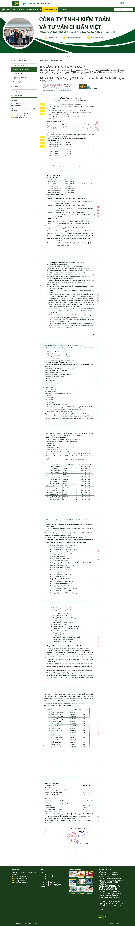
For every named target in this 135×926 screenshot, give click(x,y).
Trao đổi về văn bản (19, 65)
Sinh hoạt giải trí (18, 82)
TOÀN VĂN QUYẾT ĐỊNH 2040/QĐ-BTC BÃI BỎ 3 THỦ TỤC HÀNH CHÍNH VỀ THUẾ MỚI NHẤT (110, 888)
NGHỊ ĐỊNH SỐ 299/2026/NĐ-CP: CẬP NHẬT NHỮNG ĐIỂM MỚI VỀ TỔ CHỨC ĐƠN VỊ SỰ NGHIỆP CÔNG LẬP (111, 905)
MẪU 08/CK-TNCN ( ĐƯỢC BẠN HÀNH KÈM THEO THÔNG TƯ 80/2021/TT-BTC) (109, 874)
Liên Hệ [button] (62, 9)
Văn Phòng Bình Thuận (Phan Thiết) (51, 886)
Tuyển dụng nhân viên (20, 78)
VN (122, 3)
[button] (65, 56)
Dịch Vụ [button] (20, 9)
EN (119, 3)
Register (108, 917)
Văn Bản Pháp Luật (104, 869)
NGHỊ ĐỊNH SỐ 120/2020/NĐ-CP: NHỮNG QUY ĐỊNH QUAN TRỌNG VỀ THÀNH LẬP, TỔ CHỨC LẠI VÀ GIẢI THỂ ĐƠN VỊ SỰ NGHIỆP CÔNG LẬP (111, 896)
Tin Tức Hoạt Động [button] (50, 9)
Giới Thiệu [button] (10, 9)
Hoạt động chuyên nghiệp (21, 70)
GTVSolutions (119, 923)
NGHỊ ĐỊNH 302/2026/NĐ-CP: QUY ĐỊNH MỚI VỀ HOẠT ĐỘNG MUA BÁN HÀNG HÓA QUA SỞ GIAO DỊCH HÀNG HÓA (111, 881)
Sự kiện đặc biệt (18, 74)
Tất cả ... (101, 910)
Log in (101, 917)
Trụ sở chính (16, 869)
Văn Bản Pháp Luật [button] (33, 9)
